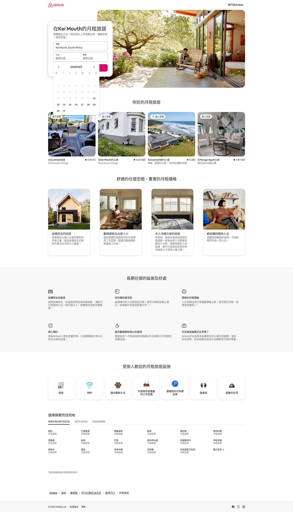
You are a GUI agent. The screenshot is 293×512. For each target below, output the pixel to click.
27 (82, 104)
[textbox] (67, 58)
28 (88, 104)
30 (58, 111)
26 (76, 104)
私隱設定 (74, 506)
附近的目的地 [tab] (81, 421)
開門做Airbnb (235, 4)
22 (94, 98)
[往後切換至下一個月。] (94, 67)
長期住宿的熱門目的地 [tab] (59, 421)
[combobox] (80, 47)
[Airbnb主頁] (56, 5)
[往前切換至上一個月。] (59, 67)
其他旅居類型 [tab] (98, 421)
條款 (83, 506)
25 (70, 104)
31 (64, 111)
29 (94, 104)
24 (64, 104)
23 (58, 104)
